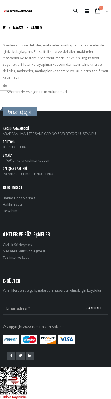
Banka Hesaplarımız (19, 197)
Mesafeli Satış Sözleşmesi (24, 251)
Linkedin (30, 356)
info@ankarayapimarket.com (26, 160)
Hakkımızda (12, 204)
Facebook (11, 356)
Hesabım (10, 210)
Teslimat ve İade (16, 257)
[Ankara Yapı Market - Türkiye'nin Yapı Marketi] (17, 10)
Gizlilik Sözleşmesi (18, 244)
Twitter (20, 356)
